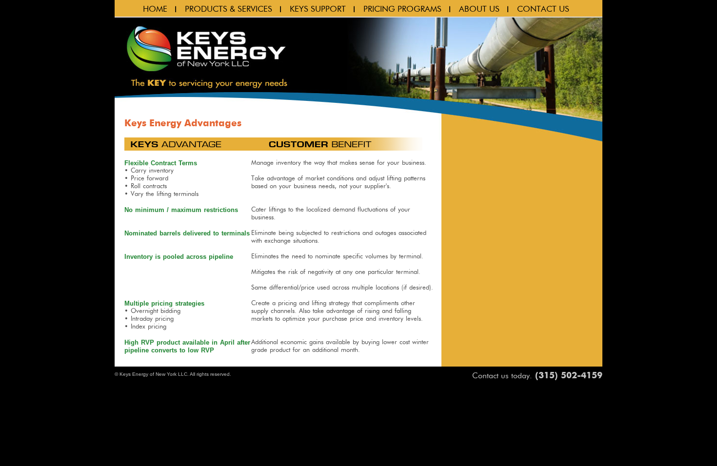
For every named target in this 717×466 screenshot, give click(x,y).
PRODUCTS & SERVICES (228, 9)
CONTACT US (543, 9)
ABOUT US (479, 9)
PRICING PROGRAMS (402, 9)
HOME (155, 9)
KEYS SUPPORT (318, 9)
